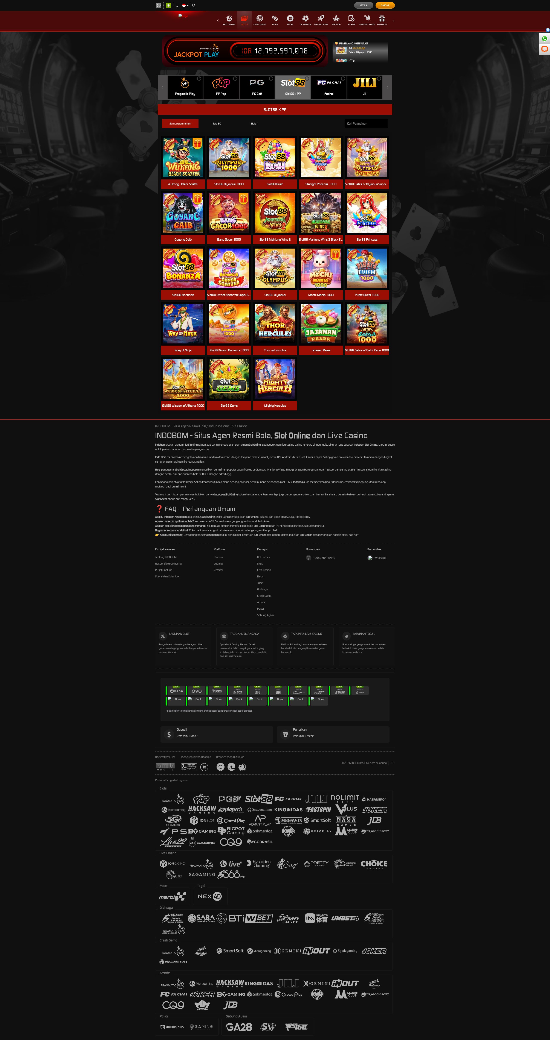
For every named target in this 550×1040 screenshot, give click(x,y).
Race (275, 24)
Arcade (336, 24)
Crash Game (321, 24)
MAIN (185, 213)
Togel (290, 24)
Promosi (382, 24)
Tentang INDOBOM (166, 557)
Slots (244, 24)
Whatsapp (380, 558)
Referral (218, 570)
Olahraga (306, 24)
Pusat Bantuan (163, 570)
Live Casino (260, 24)
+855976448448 (324, 558)
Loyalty (218, 563)
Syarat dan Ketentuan (167, 576)
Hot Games (229, 24)
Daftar (385, 5)
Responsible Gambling (168, 563)
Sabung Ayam (366, 24)
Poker (351, 24)
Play (211, 55)
